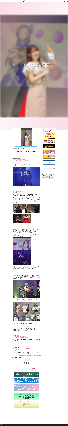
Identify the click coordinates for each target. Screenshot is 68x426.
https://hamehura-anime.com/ (20, 191)
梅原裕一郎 (48, 176)
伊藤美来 (46, 172)
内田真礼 (22, 146)
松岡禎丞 (26, 146)
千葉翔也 (43, 173)
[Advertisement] (26, 366)
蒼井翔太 (32, 146)
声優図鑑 (49, 174)
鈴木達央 (36, 146)
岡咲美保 (51, 175)
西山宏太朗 (53, 178)
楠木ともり (51, 176)
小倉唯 (46, 175)
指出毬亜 (45, 176)
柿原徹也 (29, 146)
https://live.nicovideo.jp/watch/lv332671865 (22, 348)
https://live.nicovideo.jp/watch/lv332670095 (21, 160)
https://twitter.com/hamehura (21, 192)
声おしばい (46, 173)
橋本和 (53, 176)
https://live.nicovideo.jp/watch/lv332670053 (21, 159)
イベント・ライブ (18, 146)
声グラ (48, 173)
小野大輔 (48, 175)
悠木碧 (43, 176)
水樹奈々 (43, 177)
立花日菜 (45, 178)
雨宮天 (43, 179)
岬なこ (53, 175)
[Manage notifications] (1, 424)
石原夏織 (49, 177)
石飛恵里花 (52, 177)
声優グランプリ (45, 174)
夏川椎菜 (52, 174)
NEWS (34, 68)
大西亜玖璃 (43, 175)
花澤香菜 (48, 178)
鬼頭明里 (50, 179)
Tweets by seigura (44, 166)
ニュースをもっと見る (26, 360)
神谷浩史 (43, 178)
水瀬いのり (46, 177)
